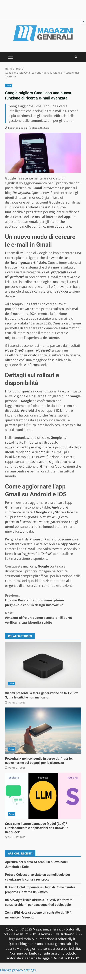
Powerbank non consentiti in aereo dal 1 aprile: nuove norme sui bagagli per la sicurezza (43, 730)
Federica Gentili (17, 128)
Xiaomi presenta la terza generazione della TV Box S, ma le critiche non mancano (43, 665)
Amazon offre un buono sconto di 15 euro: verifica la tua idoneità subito (38, 618)
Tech (8, 85)
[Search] (76, 57)
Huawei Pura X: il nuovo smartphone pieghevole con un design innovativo (34, 600)
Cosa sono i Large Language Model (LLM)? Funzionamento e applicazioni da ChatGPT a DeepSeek (43, 796)
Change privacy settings (18, 970)
